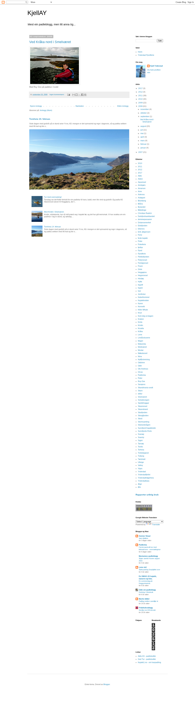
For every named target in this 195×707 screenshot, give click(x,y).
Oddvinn (141, 363)
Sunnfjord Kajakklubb (147, 428)
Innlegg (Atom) (46, 110)
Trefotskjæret (143, 453)
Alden (140, 179)
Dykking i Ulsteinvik (146, 592)
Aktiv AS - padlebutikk (147, 656)
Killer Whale (143, 310)
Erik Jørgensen (144, 232)
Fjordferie (142, 254)
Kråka (140, 331)
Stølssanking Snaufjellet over (149, 570)
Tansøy (141, 444)
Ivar (139, 291)
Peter (140, 378)
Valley (140, 465)
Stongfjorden (143, 415)
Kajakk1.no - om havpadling (149, 662)
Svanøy (141, 434)
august (143, 126)
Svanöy (141, 437)
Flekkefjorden (143, 257)
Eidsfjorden (142, 226)
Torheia (141, 450)
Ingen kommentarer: (57, 94)
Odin (140, 366)
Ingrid (140, 288)
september (145, 116)
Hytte (140, 282)
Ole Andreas (143, 369)
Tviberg (141, 456)
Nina (140, 356)
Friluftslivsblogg (146, 608)
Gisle (140, 269)
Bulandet (141, 207)
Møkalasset (142, 353)
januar (143, 148)
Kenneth (141, 306)
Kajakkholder (143, 300)
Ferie (140, 235)
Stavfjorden (142, 412)
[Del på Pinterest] (85, 94)
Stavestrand (143, 409)
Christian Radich (145, 213)
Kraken (141, 319)
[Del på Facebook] (82, 94)
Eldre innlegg (122, 106)
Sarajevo (141, 384)
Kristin (140, 325)
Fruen (140, 266)
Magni (140, 341)
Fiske (140, 241)
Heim (140, 52)
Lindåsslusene (144, 338)
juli (141, 130)
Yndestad (142, 472)
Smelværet (142, 397)
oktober (143, 113)
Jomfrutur (142, 294)
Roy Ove (141, 381)
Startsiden (79, 106)
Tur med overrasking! (53, 197)
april (142, 137)
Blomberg (142, 201)
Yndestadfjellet (144, 475)
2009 (140, 103)
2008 (140, 106)
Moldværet (142, 347)
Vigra (140, 468)
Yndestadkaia (143, 481)
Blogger (106, 684)
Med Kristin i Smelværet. (54, 212)
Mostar (141, 350)
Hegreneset (143, 275)
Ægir (140, 484)
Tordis (140, 447)
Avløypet (141, 198)
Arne (140, 191)
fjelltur (140, 247)
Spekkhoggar (143, 403)
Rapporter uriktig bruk (147, 494)
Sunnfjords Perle (145, 431)
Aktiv (140, 176)
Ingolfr (140, 285)
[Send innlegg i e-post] (69, 94)
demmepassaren (145, 219)
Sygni (140, 440)
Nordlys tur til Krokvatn (147, 610)
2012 (140, 92)
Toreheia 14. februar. (39, 119)
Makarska (142, 344)
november (144, 109)
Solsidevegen (143, 400)
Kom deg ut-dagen (145, 316)
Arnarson (141, 188)
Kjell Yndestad (156, 66)
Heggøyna (142, 272)
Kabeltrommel (143, 297)
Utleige (141, 462)
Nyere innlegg (36, 106)
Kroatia (141, 328)
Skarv (140, 391)
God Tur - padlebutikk (147, 659)
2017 (140, 88)
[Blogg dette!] (76, 94)
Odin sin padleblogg (147, 590)
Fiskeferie (142, 244)
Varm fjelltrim (143, 538)
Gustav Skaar (145, 536)
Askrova (141, 194)
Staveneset (142, 406)
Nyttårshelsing (144, 359)
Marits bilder (144, 599)
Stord (140, 419)
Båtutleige (142, 210)
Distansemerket (144, 223)
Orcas (140, 372)
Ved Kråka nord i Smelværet (50, 42)
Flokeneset (142, 260)
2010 (140, 99)
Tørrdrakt (141, 459)
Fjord (140, 250)
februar (143, 144)
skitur (140, 394)
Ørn (139, 487)
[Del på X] (79, 94)
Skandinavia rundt (145, 388)
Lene (140, 335)
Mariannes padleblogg (148, 556)
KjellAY (37, 12)
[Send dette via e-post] (73, 94)
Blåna (140, 204)
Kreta (140, 322)
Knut (140, 313)
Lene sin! (143, 567)
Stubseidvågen (144, 425)
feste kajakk (143, 238)
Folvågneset (143, 263)
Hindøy (141, 279)
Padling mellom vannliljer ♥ (148, 601)
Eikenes (141, 229)
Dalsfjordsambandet (146, 216)
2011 (140, 96)
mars (142, 141)
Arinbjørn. (142, 185)
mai (142, 133)
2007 (140, 152)
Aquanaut (142, 182)
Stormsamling (143, 422)
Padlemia (142, 375)
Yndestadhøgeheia (146, 478)
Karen (140, 303)
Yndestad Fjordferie (146, 55)
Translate (156, 524)
